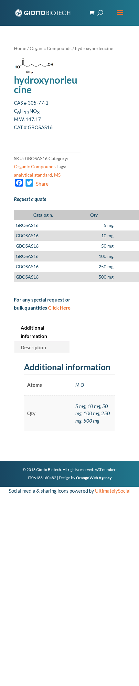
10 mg (107, 235)
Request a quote (30, 199)
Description (33, 347)
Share (42, 183)
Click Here (59, 308)
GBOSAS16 (27, 225)
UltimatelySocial (113, 491)
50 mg (107, 246)
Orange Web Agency (94, 477)
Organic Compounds (50, 48)
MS (57, 175)
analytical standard (33, 175)
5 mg (108, 225)
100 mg (106, 256)
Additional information (34, 332)
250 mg (106, 266)
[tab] (42, 332)
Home (20, 48)
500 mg (106, 277)
